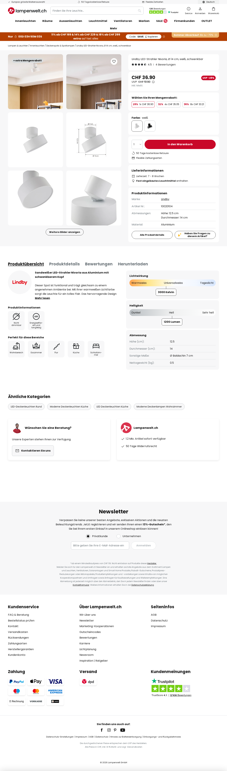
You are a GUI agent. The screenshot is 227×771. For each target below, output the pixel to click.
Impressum (158, 626)
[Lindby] (20, 282)
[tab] (26, 264)
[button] (35, 139)
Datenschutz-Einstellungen (60, 736)
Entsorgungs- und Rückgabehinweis (162, 736)
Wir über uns (87, 615)
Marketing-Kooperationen (96, 626)
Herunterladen (133, 264)
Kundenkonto (16, 655)
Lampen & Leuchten (18, 45)
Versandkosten (18, 632)
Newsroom (86, 655)
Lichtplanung (87, 649)
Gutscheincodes (90, 632)
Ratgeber (101, 661)
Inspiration (86, 661)
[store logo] (27, 10)
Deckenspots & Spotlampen (60, 45)
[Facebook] (104, 730)
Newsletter (86, 620)
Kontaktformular (81, 585)
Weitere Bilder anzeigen (64, 232)
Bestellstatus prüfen (21, 620)
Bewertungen (99, 264)
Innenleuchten (37, 45)
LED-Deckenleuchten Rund (26, 406)
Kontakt (13, 626)
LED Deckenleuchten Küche (112, 406)
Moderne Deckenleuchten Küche (69, 406)
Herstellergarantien (21, 649)
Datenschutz (159, 620)
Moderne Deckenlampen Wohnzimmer (159, 406)
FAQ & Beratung (18, 615)
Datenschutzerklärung (142, 585)
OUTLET (206, 21)
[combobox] (97, 10)
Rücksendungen (18, 638)
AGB (154, 615)
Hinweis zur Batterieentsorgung (126, 736)
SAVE (143, 36)
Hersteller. (152, 563)
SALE (159, 21)
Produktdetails (64, 264)
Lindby (165, 199)
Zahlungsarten (17, 643)
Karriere (84, 643)
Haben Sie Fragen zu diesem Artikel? (197, 235)
